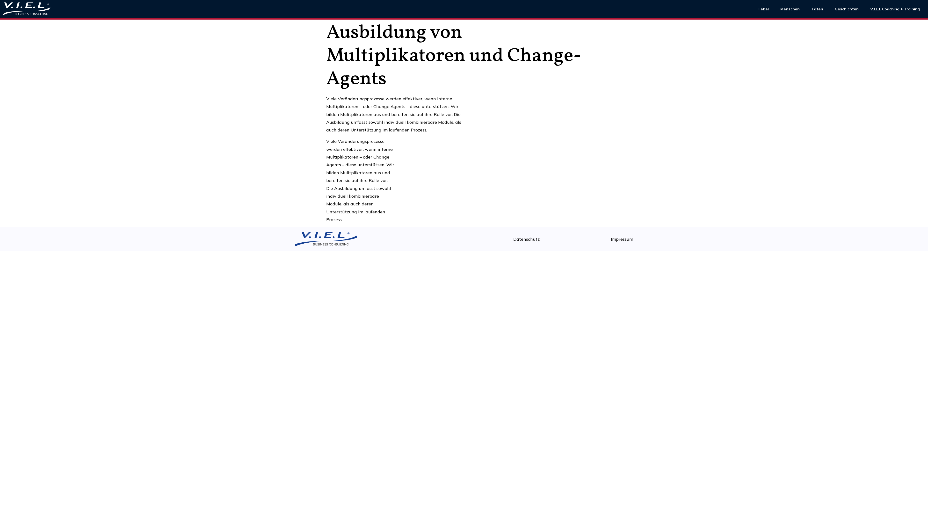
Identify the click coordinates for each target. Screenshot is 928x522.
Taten (817, 9)
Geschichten (847, 9)
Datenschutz (526, 239)
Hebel (763, 9)
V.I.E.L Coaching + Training (895, 9)
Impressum (622, 239)
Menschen (790, 9)
